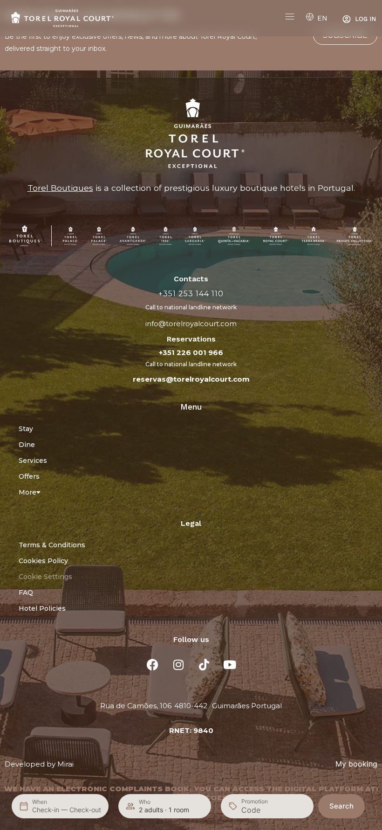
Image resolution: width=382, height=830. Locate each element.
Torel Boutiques (60, 188)
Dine (27, 444)
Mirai (65, 764)
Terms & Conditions (52, 545)
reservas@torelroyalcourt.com (191, 379)
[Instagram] (178, 665)
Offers (29, 476)
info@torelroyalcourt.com (191, 323)
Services (33, 460)
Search (341, 806)
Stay (26, 429)
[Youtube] (229, 665)
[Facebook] (152, 665)
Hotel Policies (42, 608)
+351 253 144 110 (191, 293)
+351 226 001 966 (191, 352)
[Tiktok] (204, 665)
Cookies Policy (43, 561)
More (27, 492)
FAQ (26, 592)
